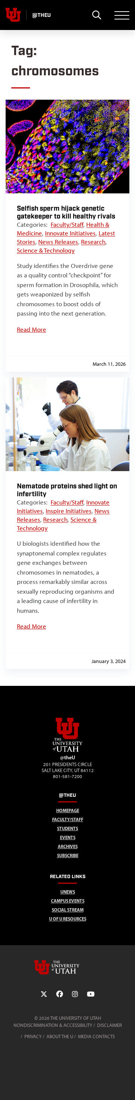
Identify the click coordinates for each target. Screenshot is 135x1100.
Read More (31, 329)
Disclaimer (109, 1025)
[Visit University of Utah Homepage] (13, 15)
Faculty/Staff (67, 224)
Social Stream (68, 910)
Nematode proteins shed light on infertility (67, 490)
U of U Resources (67, 919)
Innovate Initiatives (70, 233)
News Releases (58, 241)
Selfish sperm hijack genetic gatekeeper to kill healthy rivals (66, 212)
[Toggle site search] (96, 15)
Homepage (67, 810)
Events (67, 837)
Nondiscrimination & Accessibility (53, 1025)
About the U (59, 1036)
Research (93, 241)
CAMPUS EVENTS (67, 901)
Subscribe (67, 855)
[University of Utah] (67, 967)
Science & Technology (46, 250)
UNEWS (67, 892)
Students (67, 828)
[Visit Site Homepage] (67, 750)
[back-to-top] (126, 1085)
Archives (68, 846)
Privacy (33, 1036)
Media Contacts (96, 1036)
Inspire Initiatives (69, 511)
